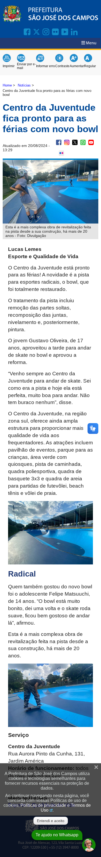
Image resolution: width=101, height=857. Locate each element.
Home (7, 85)
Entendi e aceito (50, 821)
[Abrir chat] (89, 845)
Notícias (24, 85)
